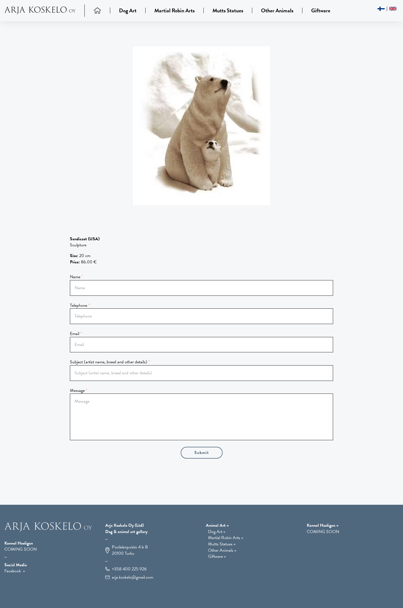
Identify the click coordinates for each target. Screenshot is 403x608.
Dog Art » (216, 532)
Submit (201, 452)
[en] (393, 8)
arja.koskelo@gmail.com (132, 577)
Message (77, 390)
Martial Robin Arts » (225, 538)
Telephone (78, 305)
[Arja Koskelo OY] (48, 530)
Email (74, 333)
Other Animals (277, 10)
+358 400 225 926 (129, 569)
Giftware (320, 10)
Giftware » (217, 556)
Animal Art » (217, 525)
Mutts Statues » (221, 544)
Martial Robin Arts (174, 10)
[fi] (381, 9)
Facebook (12, 571)
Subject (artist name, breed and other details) (108, 362)
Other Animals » (222, 550)
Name (75, 277)
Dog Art (128, 10)
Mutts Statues (227, 10)
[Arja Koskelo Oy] (44, 10)
